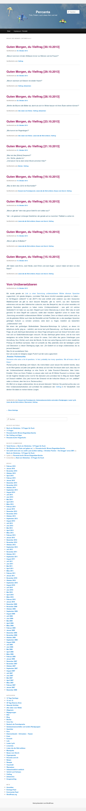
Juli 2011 (9, 561)
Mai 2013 (9, 528)
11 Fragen (9, 430)
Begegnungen (11, 712)
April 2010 (9, 595)
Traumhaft (9, 765)
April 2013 (9, 530)
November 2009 (11, 606)
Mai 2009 (9, 621)
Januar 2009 (10, 630)
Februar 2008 (10, 656)
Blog (8, 717)
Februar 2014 (10, 506)
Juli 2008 (9, 644)
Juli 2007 (9, 673)
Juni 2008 (9, 647)
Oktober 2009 (11, 609)
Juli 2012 (9, 549)
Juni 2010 (9, 590)
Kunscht (9, 738)
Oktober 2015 (11, 473)
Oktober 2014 (11, 487)
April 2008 (9, 652)
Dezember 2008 (11, 633)
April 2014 (9, 502)
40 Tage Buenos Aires (14, 703)
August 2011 (10, 559)
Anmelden (10, 787)
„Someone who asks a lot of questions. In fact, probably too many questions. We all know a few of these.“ (42, 359)
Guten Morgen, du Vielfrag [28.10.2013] (33, 96)
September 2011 (12, 556)
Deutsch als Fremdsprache (26, 191)
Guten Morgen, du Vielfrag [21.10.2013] (33, 146)
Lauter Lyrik (72, 400)
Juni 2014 (9, 497)
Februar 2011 (10, 573)
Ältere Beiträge (12, 410)
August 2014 (10, 492)
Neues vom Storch (60, 191)
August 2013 (10, 521)
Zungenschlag (11, 779)
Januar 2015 (10, 480)
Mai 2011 (9, 566)
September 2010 (12, 583)
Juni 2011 (9, 564)
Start (8, 31)
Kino (8, 731)
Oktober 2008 (11, 637)
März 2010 (9, 597)
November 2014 (11, 485)
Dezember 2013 (11, 511)
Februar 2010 (10, 599)
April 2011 (9, 568)
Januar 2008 (10, 659)
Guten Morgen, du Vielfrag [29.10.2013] (33, 71)
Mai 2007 (9, 678)
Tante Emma (10, 446)
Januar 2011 (10, 576)
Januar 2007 (10, 687)
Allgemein (10, 710)
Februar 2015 (10, 478)
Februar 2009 (10, 628)
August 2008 (10, 642)
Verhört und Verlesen (13, 772)
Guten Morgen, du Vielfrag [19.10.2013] (33, 176)
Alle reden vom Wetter (25, 111)
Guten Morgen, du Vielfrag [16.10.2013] (33, 232)
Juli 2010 (9, 587)
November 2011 (11, 552)
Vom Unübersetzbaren (21, 284)
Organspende (11, 755)
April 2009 (9, 623)
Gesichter (9, 729)
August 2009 (10, 614)
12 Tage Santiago (12, 698)
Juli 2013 (9, 523)
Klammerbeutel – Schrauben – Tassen (19, 734)
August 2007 (10, 671)
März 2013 (9, 533)
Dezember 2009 (11, 604)
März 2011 (9, 571)
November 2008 (11, 635)
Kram (8, 736)
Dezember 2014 (11, 483)
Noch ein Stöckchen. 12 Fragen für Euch (20, 428)
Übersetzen (28, 402)
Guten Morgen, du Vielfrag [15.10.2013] (33, 257)
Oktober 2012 (11, 545)
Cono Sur (9, 722)
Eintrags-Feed (11, 790)
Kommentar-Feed (12, 792)
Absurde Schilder (12, 705)
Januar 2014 (10, 509)
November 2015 (11, 471)
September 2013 (12, 518)
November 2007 (11, 664)
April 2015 (9, 475)
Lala (7, 741)
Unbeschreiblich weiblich (15, 769)
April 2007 (9, 680)
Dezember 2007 (11, 661)
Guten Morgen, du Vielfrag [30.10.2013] (33, 47)
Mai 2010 (9, 592)
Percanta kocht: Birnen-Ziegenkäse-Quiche (21, 433)
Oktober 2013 (11, 516)
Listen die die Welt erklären (41, 136)
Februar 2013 (10, 535)
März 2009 (9, 625)
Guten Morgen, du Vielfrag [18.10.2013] (33, 201)
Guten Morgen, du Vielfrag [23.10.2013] (33, 121)
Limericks (9, 746)
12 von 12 (9, 700)
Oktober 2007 (11, 666)
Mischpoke (10, 750)
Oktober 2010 (11, 580)
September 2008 (12, 640)
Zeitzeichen (27, 86)
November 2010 (11, 578)
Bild (7, 715)
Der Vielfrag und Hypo (14, 435)
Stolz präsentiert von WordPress (43, 803)
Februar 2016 (10, 466)
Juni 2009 (9, 618)
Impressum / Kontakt (20, 31)
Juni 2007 (9, 675)
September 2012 (12, 547)
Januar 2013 (10, 537)
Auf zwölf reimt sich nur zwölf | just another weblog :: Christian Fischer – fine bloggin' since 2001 (40, 451)
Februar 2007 (10, 685)
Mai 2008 (9, 649)
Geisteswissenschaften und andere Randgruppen (52, 400)
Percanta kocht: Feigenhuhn (16, 437)
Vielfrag (20, 61)
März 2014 (9, 504)
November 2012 (11, 542)
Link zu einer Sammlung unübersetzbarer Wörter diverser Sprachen (51, 293)
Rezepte (9, 762)
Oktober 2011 (11, 554)
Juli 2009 (9, 616)
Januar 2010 (10, 602)
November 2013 (11, 514)
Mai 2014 (9, 499)
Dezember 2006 (11, 690)
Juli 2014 (9, 494)
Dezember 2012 (11, 540)
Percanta (43, 11)
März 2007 (9, 683)
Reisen (8, 760)
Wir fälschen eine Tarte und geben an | (19, 448)
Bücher (20, 166)
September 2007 (12, 668)
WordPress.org (11, 794)
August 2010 (10, 585)
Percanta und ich (12, 757)
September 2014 (12, 490)
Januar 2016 (10, 468)
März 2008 (9, 654)
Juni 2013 (9, 525)
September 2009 (12, 611)
